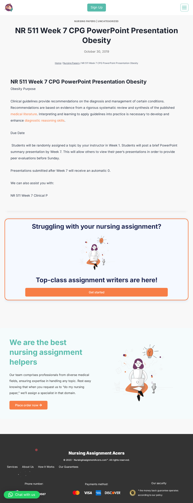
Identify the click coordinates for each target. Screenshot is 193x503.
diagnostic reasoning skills (44, 120)
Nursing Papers (85, 21)
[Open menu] (184, 7)
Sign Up (97, 7)
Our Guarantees (68, 466)
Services (12, 466)
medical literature (24, 114)
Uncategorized (108, 21)
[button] (22, 494)
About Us (28, 466)
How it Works (46, 466)
